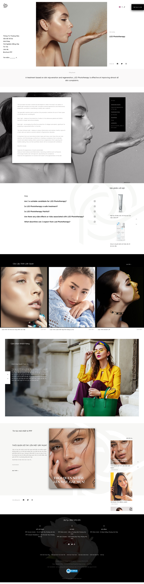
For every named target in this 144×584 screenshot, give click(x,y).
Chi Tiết (128, 264)
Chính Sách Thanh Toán (72, 554)
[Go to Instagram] (126, 63)
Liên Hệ (5, 49)
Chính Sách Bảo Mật (94, 554)
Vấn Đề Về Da (8, 38)
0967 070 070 (75, 520)
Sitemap (102, 554)
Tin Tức (5, 47)
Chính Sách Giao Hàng (45, 554)
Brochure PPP (7, 52)
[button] (11, 57)
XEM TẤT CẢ (126, 182)
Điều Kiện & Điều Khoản (83, 554)
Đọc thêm (14, 470)
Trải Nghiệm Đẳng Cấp (11, 44)
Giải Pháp (6, 41)
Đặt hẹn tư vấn (137, 7)
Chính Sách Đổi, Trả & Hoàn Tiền (58, 554)
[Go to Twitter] (121, 63)
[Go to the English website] (120, 7)
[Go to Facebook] (117, 63)
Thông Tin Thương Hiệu (11, 36)
